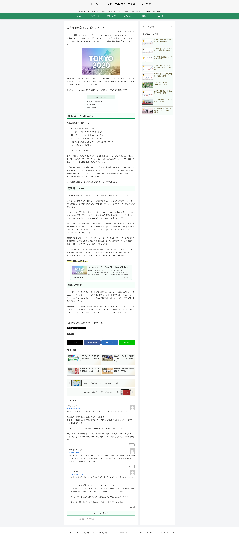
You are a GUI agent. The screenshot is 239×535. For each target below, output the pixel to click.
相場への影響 (91, 108)
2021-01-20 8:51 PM (75, 452)
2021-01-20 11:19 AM (73, 409)
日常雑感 (71, 333)
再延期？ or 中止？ (93, 105)
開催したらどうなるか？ (95, 102)
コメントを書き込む (101, 513)
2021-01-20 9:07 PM (77, 474)
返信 (132, 444)
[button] (171, 27)
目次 (98, 97)
